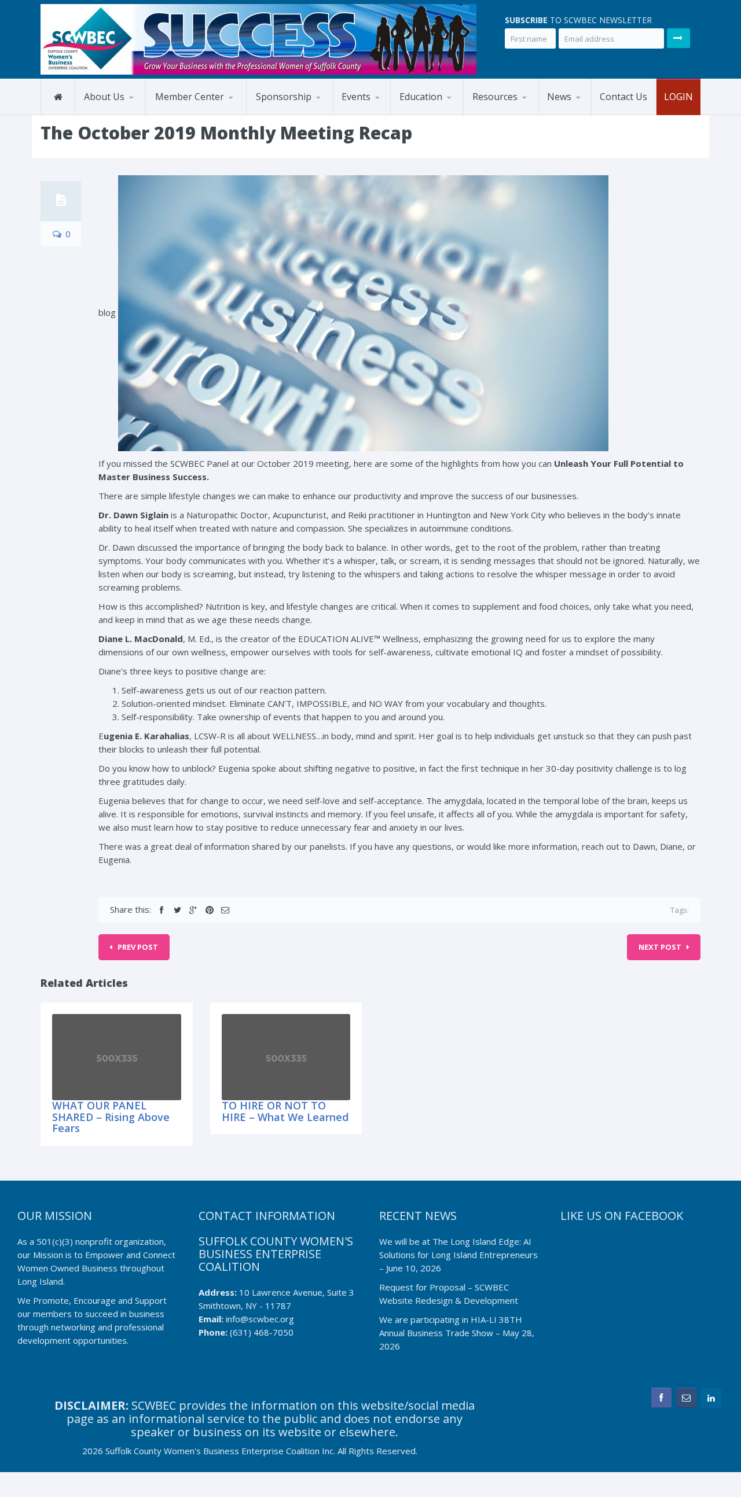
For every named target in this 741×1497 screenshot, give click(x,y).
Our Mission (110, 114)
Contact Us (623, 96)
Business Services (511, 114)
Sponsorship (283, 96)
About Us (104, 96)
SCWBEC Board (131, 112)
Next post (660, 947)
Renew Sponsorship (303, 112)
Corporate (520, 112)
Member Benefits (192, 114)
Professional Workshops (446, 112)
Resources (495, 96)
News (559, 96)
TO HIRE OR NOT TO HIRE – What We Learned (285, 1111)
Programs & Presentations (430, 114)
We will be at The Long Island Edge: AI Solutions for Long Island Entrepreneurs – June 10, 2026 (458, 1255)
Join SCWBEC (202, 112)
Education (420, 96)
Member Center (189, 96)
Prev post (138, 947)
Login (678, 96)
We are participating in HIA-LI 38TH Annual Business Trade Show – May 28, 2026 (456, 1333)
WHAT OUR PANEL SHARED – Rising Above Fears (111, 1116)
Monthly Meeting (389, 112)
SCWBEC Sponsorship (301, 114)
